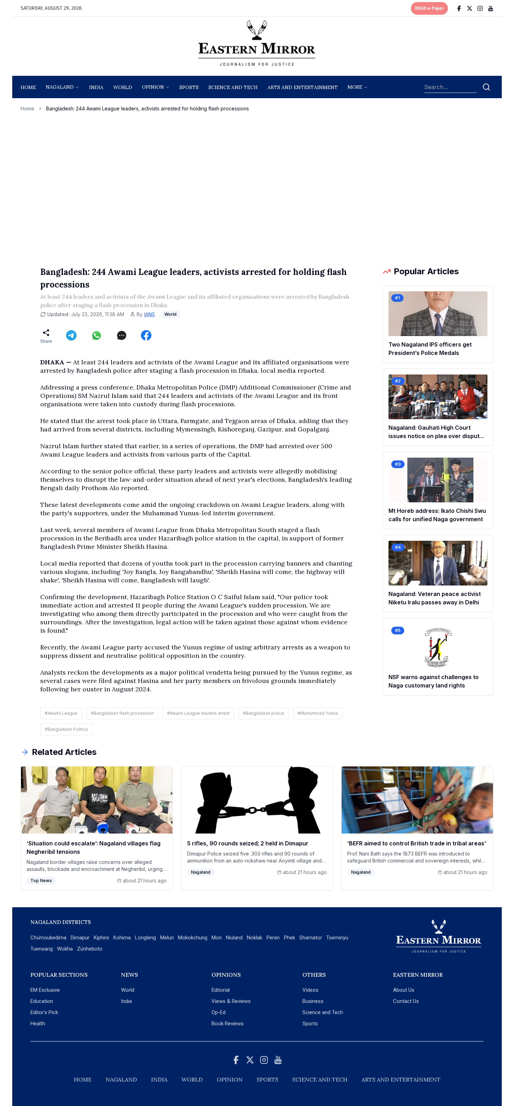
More (355, 87)
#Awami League (61, 713)
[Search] (486, 87)
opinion (153, 87)
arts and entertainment (302, 87)
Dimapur (80, 937)
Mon (217, 937)
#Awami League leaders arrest (198, 713)
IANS (149, 314)
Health (37, 1023)
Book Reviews (228, 1023)
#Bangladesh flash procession (122, 713)
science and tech (233, 87)
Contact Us (406, 1001)
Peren (273, 937)
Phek (289, 937)
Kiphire (101, 937)
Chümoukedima (48, 937)
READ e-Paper (429, 8)
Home (28, 87)
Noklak (254, 937)
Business (312, 1001)
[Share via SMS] (121, 335)
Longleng (145, 937)
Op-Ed (219, 1012)
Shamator (310, 937)
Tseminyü (337, 937)
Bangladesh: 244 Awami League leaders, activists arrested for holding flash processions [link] (147, 108)
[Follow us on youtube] (490, 8)
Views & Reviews (231, 1001)
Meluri (167, 937)
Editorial (221, 990)
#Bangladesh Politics (66, 729)
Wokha (65, 949)
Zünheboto (89, 949)
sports (189, 87)
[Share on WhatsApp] (96, 335)
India (96, 87)
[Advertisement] (257, 189)
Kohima (122, 937)
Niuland (234, 937)
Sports (310, 1023)
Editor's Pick (44, 1012)
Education (41, 1001)
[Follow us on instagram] (480, 8)
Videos (310, 990)
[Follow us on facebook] (459, 8)
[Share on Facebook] (146, 335)
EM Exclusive (45, 990)
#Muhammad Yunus (318, 713)
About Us (403, 990)
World (122, 87)
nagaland (60, 87)
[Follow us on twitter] (469, 8)
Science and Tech (322, 1012)
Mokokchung (192, 937)
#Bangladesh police (263, 713)
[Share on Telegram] (71, 335)
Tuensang (41, 949)
